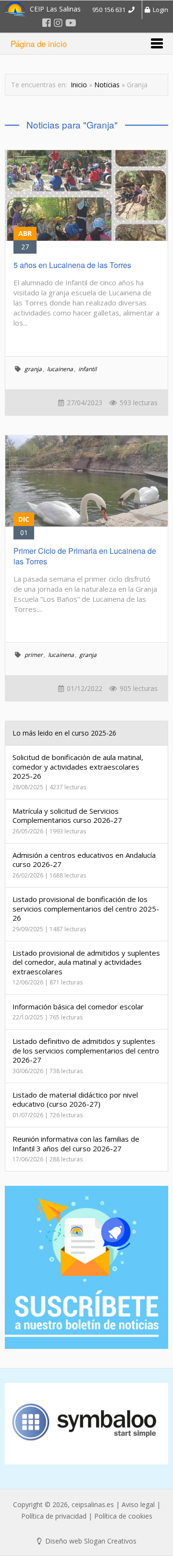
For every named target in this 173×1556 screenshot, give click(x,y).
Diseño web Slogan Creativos (89, 1540)
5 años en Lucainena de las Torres (72, 264)
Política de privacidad (53, 1516)
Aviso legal (138, 1504)
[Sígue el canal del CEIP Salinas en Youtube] (71, 22)
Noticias (107, 84)
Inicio (79, 84)
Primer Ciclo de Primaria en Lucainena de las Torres (84, 556)
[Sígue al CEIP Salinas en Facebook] (46, 22)
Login (159, 9)
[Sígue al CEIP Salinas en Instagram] (58, 22)
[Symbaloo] (86, 1423)
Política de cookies (123, 1516)
